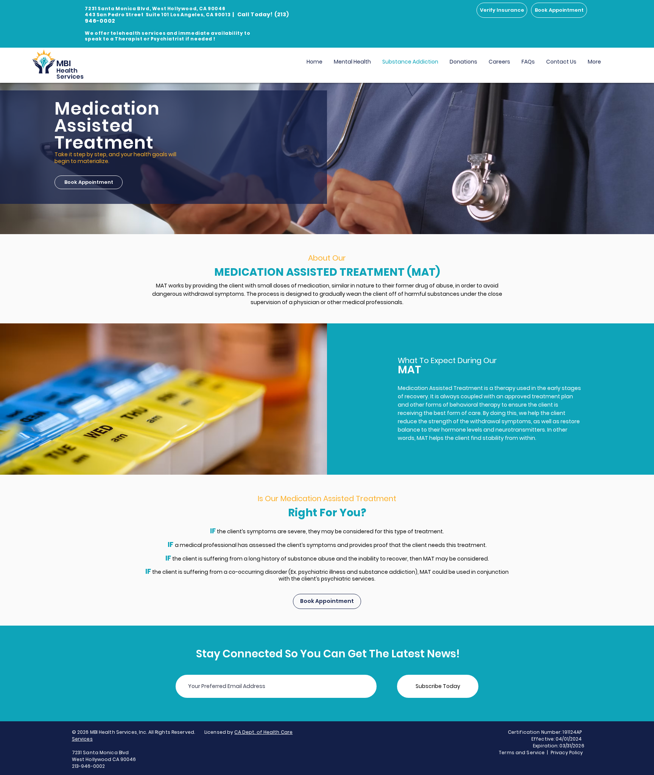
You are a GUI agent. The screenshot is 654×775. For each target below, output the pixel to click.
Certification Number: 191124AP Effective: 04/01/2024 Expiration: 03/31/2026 (546, 739)
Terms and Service (522, 752)
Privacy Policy (567, 752)
